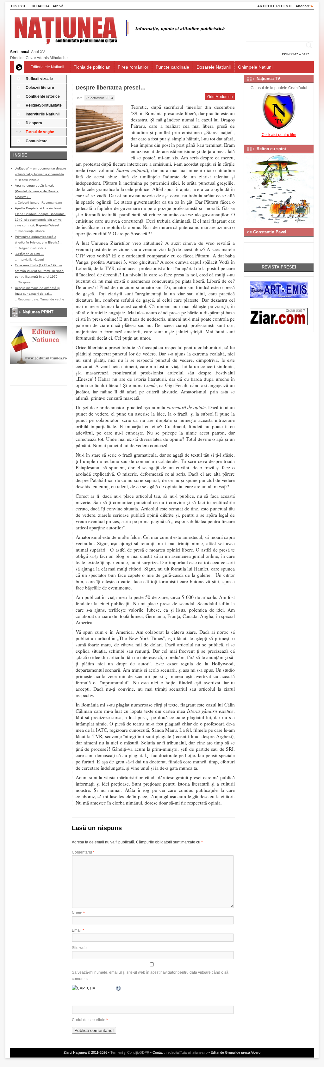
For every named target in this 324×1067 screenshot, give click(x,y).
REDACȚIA (41, 6)
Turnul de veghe (40, 132)
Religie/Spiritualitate (44, 105)
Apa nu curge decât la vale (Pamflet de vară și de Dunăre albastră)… (37, 191)
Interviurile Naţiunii (42, 114)
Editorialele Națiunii (47, 67)
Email (78, 930)
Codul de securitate (88, 1020)
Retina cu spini (271, 148)
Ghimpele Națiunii (255, 67)
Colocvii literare (40, 87)
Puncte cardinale (172, 67)
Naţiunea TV (268, 78)
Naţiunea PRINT (38, 312)
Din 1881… (20, 6)
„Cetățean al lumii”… (29, 254)
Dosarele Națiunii (213, 67)
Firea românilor (133, 67)
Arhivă (58, 6)
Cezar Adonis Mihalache (47, 58)
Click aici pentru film (279, 135)
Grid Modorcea (220, 97)
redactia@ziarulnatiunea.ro (187, 1052)
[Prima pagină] (19, 67)
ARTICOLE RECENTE (275, 6)
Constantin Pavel (269, 232)
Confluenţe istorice (43, 96)
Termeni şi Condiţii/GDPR (129, 1052)
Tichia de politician (92, 67)
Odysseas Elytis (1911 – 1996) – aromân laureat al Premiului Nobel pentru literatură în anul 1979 (39, 270)
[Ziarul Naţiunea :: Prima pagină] (118, 46)
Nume (78, 913)
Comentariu (83, 852)
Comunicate (36, 141)
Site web (79, 948)
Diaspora (34, 123)
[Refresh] (118, 988)
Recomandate (51, 202)
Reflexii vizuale (39, 79)
